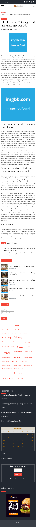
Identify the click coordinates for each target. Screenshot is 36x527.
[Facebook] (24, 2)
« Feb (3, 454)
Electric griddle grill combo (8, 346)
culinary (9, 243)
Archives (4, 310)
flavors (20, 347)
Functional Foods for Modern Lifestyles (21, 296)
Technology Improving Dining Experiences (22, 274)
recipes (18, 373)
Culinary (4, 18)
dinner (28, 342)
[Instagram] (27, 2)
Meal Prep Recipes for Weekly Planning (21, 266)
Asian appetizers (6, 329)
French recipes (16, 357)
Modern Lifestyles (28, 365)
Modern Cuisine (17, 365)
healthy (14, 362)
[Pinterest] (34, 2)
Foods (28, 346)
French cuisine (28, 351)
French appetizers (17, 351)
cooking (6, 337)
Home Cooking (23, 361)
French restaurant (27, 357)
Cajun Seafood (23, 333)
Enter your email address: (18, 472)
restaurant (8, 378)
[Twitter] (29, 2)
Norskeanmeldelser (7, 368)
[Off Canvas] (2, 6)
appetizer (17, 326)
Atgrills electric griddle (18, 329)
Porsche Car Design (18, 368)
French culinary (6, 357)
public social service (6, 372)
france (15, 243)
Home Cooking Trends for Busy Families (22, 289)
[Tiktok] (31, 2)
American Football (6, 325)
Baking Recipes (5, 333)
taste (20, 378)
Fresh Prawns (5, 361)
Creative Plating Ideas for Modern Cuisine (22, 281)
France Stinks (22, 479)
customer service (6, 341)
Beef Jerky (14, 333)
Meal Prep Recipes (6, 365)
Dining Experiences (17, 341)
